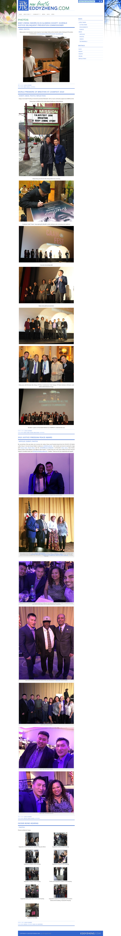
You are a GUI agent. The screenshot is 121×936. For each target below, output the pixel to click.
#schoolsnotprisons (41, 34)
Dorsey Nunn (23, 447)
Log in (44, 933)
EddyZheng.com (46, 5)
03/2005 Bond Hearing (28, 823)
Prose (80, 56)
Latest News (82, 22)
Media (43, 14)
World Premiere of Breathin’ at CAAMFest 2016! (41, 92)
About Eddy (26, 14)
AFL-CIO (58, 680)
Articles (22, 441)
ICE (36, 924)
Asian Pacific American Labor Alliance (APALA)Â (55, 555)
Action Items (83, 24)
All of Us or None (40, 553)
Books (80, 51)
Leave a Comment (28, 85)
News (52, 14)
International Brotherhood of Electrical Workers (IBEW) (46, 554)
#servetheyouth (59, 34)
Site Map (48, 933)
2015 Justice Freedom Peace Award (35, 437)
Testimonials (83, 41)
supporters (40, 924)
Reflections (41, 96)
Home (20, 14)
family (34, 924)
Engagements (84, 27)
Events (21, 96)
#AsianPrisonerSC (50, 34)
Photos (26, 29)
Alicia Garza (64, 447)
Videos (82, 39)
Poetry (81, 54)
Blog (48, 14)
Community (35, 14)
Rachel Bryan (31, 447)
